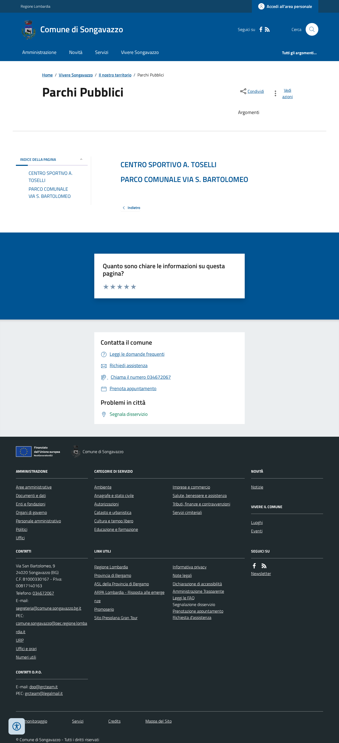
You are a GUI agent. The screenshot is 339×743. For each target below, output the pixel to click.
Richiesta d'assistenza (192, 617)
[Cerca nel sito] (309, 29)
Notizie (257, 487)
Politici (21, 529)
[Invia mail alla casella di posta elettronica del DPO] (43, 686)
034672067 (43, 593)
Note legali (182, 575)
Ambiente (102, 487)
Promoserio (104, 609)
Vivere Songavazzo (140, 52)
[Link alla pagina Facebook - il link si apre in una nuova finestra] (261, 29)
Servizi (101, 52)
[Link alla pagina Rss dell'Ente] (264, 566)
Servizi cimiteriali (187, 512)
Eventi (256, 531)
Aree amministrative (34, 487)
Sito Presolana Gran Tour (115, 617)
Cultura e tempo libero (113, 521)
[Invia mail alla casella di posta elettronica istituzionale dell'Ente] (48, 608)
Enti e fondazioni (30, 504)
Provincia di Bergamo (112, 575)
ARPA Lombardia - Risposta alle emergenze (129, 596)
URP (20, 640)
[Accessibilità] (16, 726)
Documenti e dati (31, 495)
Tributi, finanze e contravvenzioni (201, 504)
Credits (114, 721)
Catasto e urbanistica (112, 512)
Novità (75, 52)
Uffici (20, 538)
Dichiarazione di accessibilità (197, 584)
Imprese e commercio (191, 487)
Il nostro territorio (115, 75)
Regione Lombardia (35, 6)
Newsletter (261, 573)
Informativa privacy (190, 567)
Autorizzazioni (106, 504)
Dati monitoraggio (31, 721)
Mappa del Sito (158, 721)
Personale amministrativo (38, 521)
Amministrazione (39, 52)
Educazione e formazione (116, 529)
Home (47, 75)
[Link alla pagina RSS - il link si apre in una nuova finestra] (267, 29)
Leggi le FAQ (184, 598)
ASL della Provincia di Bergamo (121, 584)
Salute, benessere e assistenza (200, 495)
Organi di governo (31, 512)
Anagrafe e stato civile (114, 495)
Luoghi (257, 522)
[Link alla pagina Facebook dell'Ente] (254, 566)
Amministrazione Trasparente (198, 591)
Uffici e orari (26, 648)
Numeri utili (26, 657)
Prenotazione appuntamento (198, 611)
